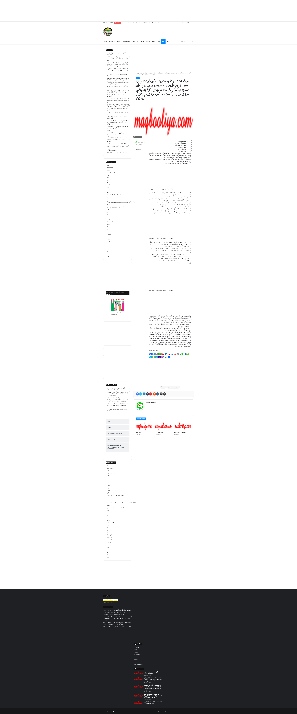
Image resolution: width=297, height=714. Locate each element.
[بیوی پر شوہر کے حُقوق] (144, 426)
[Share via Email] (161, 394)
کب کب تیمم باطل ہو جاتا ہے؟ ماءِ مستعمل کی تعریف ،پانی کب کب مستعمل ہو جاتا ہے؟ (117, 147)
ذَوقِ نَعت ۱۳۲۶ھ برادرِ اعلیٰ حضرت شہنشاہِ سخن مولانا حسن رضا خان (115, 195)
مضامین (108, 244)
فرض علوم (108, 224)
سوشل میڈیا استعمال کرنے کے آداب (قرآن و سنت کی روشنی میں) (116, 207)
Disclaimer (137, 655)
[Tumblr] (147, 394)
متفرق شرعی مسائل (109, 239)
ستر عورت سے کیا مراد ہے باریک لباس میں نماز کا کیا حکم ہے (115, 137)
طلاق (107, 215)
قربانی (107, 229)
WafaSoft (122, 711)
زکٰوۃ (107, 200)
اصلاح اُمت (108, 175)
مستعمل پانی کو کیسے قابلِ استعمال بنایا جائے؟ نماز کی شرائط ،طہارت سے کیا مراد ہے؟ (118, 144)
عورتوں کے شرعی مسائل (110, 222)
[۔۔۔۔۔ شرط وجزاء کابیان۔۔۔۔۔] (163, 426)
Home (159, 41)
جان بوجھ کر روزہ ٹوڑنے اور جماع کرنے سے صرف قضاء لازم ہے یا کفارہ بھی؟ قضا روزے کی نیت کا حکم (118, 75)
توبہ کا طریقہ (108, 185)
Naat (138, 41)
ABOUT (137, 647)
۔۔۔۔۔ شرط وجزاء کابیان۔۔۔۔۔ (160, 433)
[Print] (164, 394)
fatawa (133, 41)
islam (141, 73)
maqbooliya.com (141, 142)
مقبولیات (108, 247)
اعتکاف (108, 177)
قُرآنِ (107, 227)
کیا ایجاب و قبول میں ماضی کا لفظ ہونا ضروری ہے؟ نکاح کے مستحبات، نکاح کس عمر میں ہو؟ (118, 113)
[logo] (110, 601)
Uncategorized (110, 168)
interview (148, 41)
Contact (136, 652)
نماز (107, 254)
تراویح (107, 182)
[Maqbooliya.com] (107, 31)
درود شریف (108, 192)
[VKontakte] (157, 394)
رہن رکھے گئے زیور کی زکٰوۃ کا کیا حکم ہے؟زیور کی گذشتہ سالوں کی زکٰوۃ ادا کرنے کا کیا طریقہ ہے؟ (118, 87)
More (153, 41)
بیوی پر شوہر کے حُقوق (139, 433)
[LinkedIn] (144, 394)
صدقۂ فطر (108, 212)
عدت (107, 217)
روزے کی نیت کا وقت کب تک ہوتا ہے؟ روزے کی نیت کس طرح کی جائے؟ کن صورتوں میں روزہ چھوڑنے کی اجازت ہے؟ (118, 83)
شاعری (108, 210)
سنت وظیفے (108, 205)
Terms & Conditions (139, 665)
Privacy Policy (138, 662)
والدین (108, 257)
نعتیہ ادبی (108, 249)
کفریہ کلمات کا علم (109, 234)
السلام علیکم (108, 131)
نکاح (107, 252)
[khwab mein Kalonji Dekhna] (182, 426)
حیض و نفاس (108, 190)
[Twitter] (140, 394)
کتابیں (107, 232)
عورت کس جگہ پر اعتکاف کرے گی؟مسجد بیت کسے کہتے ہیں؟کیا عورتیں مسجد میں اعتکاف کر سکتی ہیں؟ (117, 54)
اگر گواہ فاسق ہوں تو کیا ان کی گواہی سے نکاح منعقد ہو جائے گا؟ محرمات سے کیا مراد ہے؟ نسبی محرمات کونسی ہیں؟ (117, 109)
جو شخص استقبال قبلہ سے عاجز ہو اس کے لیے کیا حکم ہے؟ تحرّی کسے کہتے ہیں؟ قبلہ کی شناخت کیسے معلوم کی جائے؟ (118, 117)
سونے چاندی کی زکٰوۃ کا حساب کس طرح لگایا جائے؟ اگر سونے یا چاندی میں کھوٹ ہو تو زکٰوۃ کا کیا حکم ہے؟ (118, 95)
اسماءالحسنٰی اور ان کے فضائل (111, 173)
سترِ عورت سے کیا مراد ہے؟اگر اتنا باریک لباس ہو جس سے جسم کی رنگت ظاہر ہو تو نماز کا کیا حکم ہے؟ (118, 140)
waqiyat (119, 41)
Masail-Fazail (112, 41)
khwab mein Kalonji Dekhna (180, 433)
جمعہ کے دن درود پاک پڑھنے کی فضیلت (112, 150)
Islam (105, 41)
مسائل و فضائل (109, 242)
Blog (163, 41)
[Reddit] (154, 394)
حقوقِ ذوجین (108, 187)
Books (142, 41)
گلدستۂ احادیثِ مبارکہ (109, 237)
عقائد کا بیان (108, 219)
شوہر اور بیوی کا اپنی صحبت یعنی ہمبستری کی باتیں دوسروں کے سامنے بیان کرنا (117, 153)
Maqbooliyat (126, 41)
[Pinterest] (150, 394)
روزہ (107, 197)
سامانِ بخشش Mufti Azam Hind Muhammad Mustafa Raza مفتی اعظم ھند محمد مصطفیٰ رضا (121, 202)
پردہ (107, 180)
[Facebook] (137, 394)
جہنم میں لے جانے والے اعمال (173, 387)
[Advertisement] (148, 11)
